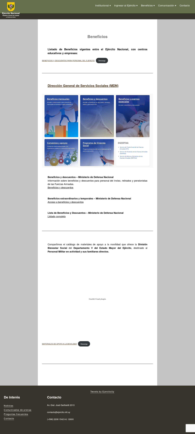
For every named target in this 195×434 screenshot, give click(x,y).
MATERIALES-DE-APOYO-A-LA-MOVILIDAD (59, 344)
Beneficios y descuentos (60, 187)
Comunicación (166, 5)
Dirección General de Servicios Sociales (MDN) (83, 85)
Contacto (185, 5)
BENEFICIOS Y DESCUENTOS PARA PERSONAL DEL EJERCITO (68, 60)
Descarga (101, 60)
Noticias (8, 405)
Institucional (102, 5)
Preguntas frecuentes (16, 414)
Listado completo (57, 216)
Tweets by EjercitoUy (102, 391)
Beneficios (147, 5)
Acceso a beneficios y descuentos (66, 202)
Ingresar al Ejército (125, 5)
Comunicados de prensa (17, 409)
